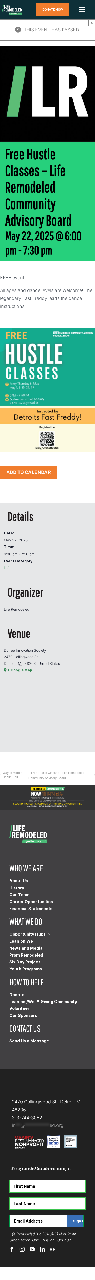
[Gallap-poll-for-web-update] (47, 787)
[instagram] (22, 1249)
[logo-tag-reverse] (12, 7)
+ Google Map (19, 670)
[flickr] (52, 1249)
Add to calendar (28, 472)
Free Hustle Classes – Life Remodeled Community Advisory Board (56, 775)
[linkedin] (42, 1249)
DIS (7, 568)
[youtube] (32, 1249)
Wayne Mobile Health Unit (12, 774)
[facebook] (11, 1249)
